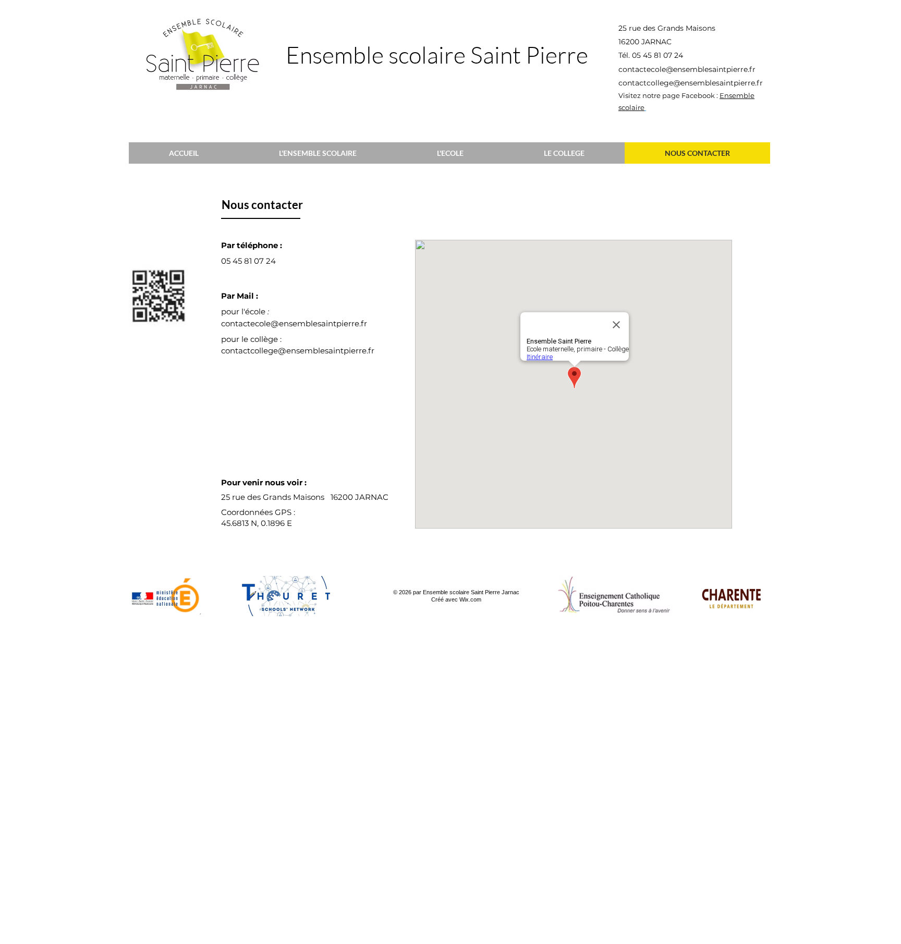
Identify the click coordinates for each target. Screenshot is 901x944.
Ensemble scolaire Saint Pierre (437, 54)
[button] (318, 153)
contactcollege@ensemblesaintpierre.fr (690, 83)
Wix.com (470, 599)
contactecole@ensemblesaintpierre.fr (687, 69)
